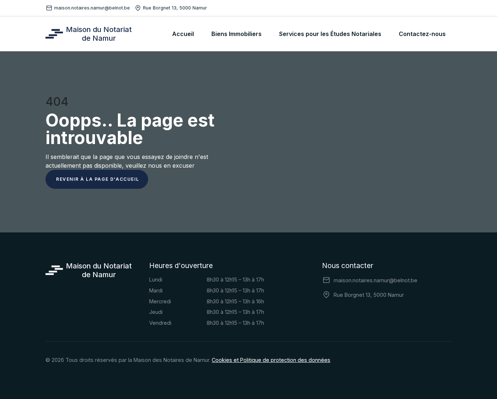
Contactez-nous (422, 33)
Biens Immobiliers (236, 33)
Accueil (183, 33)
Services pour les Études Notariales (330, 33)
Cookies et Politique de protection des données (271, 360)
